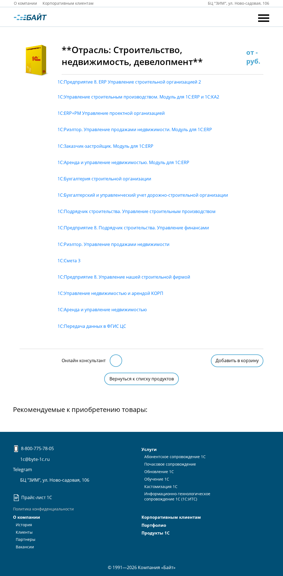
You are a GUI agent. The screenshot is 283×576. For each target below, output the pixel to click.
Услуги (149, 449)
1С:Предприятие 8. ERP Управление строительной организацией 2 (129, 82)
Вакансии (25, 546)
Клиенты (24, 532)
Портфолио (154, 525)
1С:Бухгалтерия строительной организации (104, 179)
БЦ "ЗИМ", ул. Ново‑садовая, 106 (238, 3)
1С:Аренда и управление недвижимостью (102, 310)
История (24, 524)
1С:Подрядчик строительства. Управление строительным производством (136, 211)
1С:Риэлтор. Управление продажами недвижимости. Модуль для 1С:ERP (134, 129)
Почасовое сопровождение (170, 464)
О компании (25, 3)
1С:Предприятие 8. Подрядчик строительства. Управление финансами (133, 228)
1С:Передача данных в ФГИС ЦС (91, 326)
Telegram (22, 469)
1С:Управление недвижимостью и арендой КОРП (110, 293)
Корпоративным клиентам (68, 3)
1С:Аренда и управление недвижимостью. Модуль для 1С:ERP (123, 162)
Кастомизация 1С (160, 486)
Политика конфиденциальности (43, 509)
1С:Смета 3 (68, 261)
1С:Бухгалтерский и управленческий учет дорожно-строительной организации (142, 195)
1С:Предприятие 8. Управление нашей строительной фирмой (123, 277)
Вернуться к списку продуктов (141, 379)
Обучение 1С (156, 479)
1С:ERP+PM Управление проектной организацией (111, 113)
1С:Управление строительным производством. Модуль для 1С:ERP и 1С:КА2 (138, 97)
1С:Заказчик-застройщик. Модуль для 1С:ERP (105, 146)
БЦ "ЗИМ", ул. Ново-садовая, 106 (54, 480)
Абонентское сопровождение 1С (175, 456)
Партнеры (25, 539)
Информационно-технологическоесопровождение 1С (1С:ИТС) (177, 496)
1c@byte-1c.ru (34, 459)
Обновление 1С (159, 471)
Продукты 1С (156, 533)
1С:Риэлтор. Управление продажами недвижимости (113, 244)
